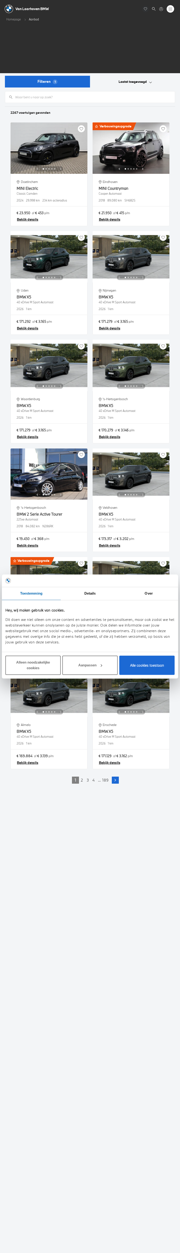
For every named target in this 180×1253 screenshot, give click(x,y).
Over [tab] (149, 593)
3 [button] (88, 780)
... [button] (99, 780)
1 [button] (75, 780)
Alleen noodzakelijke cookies (33, 665)
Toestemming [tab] (31, 593)
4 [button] (93, 780)
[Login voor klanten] (161, 9)
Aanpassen (87, 665)
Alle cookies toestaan (147, 665)
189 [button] (105, 780)
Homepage (13, 19)
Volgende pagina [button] (115, 780)
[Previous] (37, 169)
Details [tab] (90, 593)
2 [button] (82, 780)
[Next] (61, 169)
